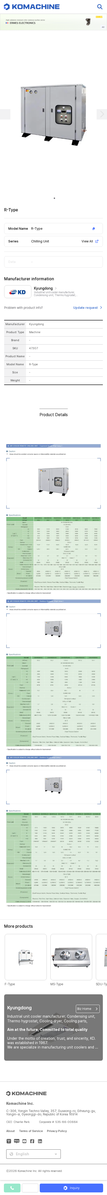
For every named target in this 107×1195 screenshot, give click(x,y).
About (10, 1131)
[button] (97, 1150)
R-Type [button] (37, 228)
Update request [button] (85, 308)
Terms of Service (31, 1131)
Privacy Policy (57, 1131)
